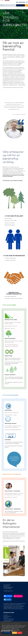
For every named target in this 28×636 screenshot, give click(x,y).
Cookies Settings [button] (7, 632)
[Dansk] (5, 0)
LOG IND (2, 0)
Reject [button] (19, 632)
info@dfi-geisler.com (8, 590)
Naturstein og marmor (9, 618)
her (3, 542)
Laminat (5, 614)
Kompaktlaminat (7, 616)
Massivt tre (6, 617)
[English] (8, 0)
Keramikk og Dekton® (8, 620)
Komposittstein (7, 621)
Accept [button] (14, 632)
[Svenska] (7, 0)
